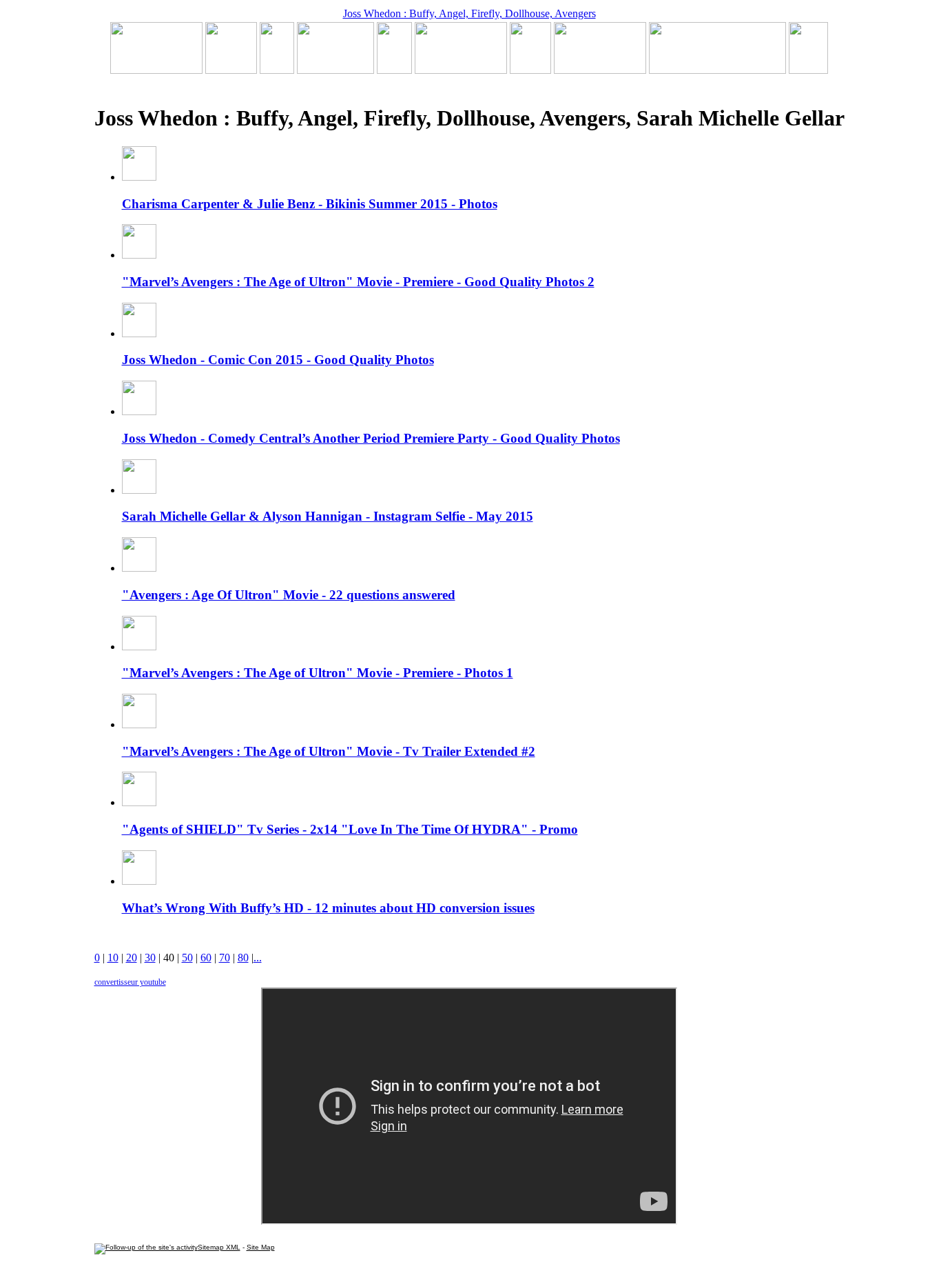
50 (187, 957)
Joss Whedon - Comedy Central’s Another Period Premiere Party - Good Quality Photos (371, 438)
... (258, 957)
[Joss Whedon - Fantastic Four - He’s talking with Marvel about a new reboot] (717, 70)
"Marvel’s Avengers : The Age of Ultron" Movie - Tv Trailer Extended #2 (328, 751)
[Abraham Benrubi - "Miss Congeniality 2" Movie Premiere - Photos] (530, 70)
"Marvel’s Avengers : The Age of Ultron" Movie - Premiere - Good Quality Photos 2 (358, 281)
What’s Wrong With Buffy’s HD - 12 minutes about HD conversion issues (328, 908)
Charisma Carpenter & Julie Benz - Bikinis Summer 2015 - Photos (309, 204)
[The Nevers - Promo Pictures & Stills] (394, 70)
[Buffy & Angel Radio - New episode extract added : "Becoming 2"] (461, 70)
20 (131, 957)
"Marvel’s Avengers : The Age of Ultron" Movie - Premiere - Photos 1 (317, 672)
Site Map (261, 1247)
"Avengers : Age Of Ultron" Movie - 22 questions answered (288, 595)
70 (224, 957)
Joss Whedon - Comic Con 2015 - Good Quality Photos (278, 359)
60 (205, 957)
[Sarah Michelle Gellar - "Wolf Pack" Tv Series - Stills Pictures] (335, 70)
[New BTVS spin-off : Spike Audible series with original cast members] (231, 70)
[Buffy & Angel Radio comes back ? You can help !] (600, 70)
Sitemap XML (219, 1247)
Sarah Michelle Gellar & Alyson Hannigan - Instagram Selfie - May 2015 (327, 516)
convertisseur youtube (130, 982)
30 (150, 957)
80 (243, 957)
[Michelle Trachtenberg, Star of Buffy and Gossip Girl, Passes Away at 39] (156, 70)
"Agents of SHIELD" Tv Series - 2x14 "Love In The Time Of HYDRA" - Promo (350, 829)
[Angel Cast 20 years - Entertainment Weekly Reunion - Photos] (808, 70)
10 (112, 957)
